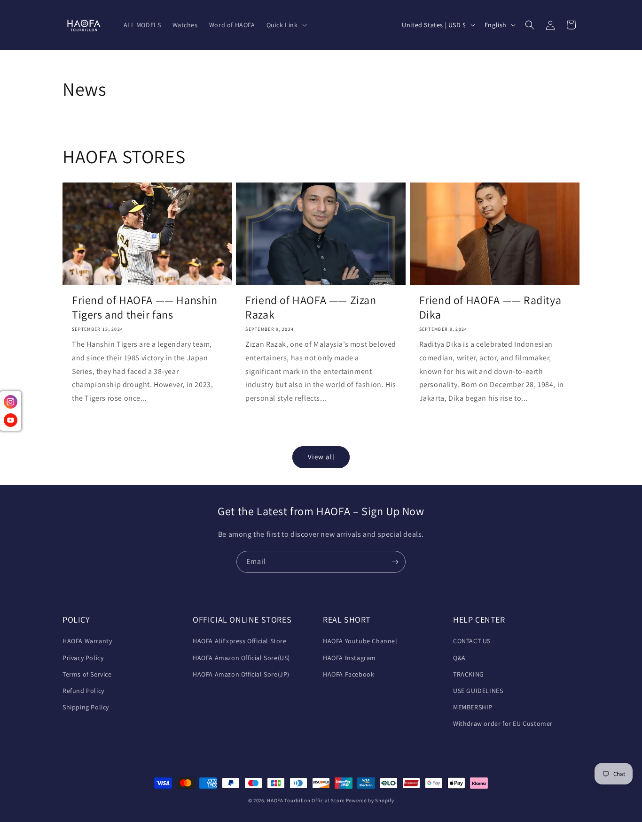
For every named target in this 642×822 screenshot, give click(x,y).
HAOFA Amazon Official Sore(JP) (241, 674)
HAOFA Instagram (349, 658)
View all (321, 456)
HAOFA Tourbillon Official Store (306, 800)
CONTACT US (472, 641)
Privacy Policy (83, 658)
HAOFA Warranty (87, 641)
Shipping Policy (86, 707)
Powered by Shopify (370, 800)
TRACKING (468, 674)
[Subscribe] (394, 562)
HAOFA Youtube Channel (360, 641)
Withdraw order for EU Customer (503, 723)
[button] (286, 25)
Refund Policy (83, 690)
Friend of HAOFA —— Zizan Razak (310, 307)
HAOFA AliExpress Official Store (240, 641)
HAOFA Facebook (348, 674)
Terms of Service (87, 674)
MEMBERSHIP (473, 707)
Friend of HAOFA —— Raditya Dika (490, 307)
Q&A (459, 658)
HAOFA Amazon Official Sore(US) (241, 658)
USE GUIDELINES (478, 690)
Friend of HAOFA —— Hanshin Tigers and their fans (145, 307)
